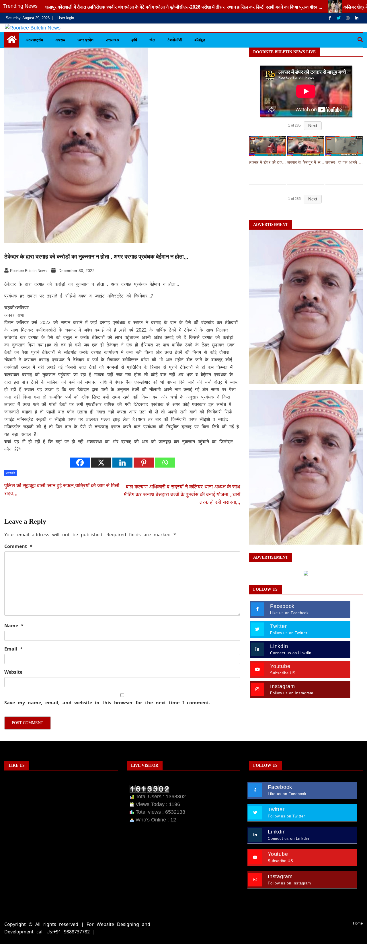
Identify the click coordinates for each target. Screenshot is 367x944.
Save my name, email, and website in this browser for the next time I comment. (107, 702)
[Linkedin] (356, 18)
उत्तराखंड (112, 40)
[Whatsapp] (165, 463)
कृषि (134, 40)
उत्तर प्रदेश (85, 40)
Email (13, 649)
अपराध (60, 40)
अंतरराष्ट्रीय (34, 40)
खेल (152, 40)
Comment (18, 546)
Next (312, 125)
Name (14, 625)
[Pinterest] (144, 463)
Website (13, 672)
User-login (65, 18)
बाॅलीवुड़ (199, 40)
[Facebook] (330, 18)
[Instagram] (348, 18)
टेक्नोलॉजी (174, 40)
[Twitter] (339, 18)
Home (358, 923)
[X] (101, 463)
